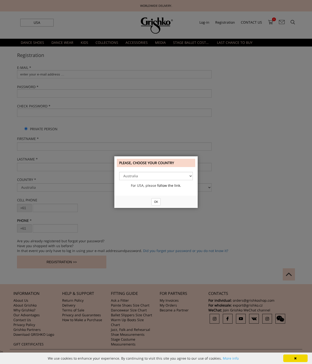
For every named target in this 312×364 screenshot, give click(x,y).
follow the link (168, 185)
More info (231, 358)
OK (156, 202)
